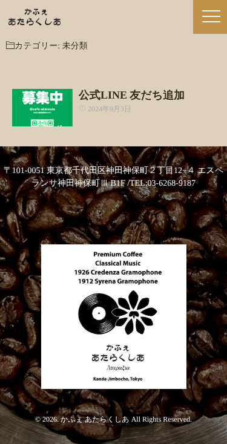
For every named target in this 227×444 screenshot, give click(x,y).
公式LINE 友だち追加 (132, 95)
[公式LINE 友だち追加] (42, 107)
